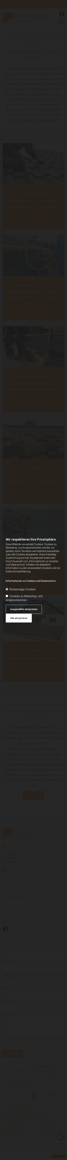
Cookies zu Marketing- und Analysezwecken (24, 598)
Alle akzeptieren (18, 618)
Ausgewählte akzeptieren (23, 609)
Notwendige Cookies (22, 589)
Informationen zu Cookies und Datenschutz (31, 580)
